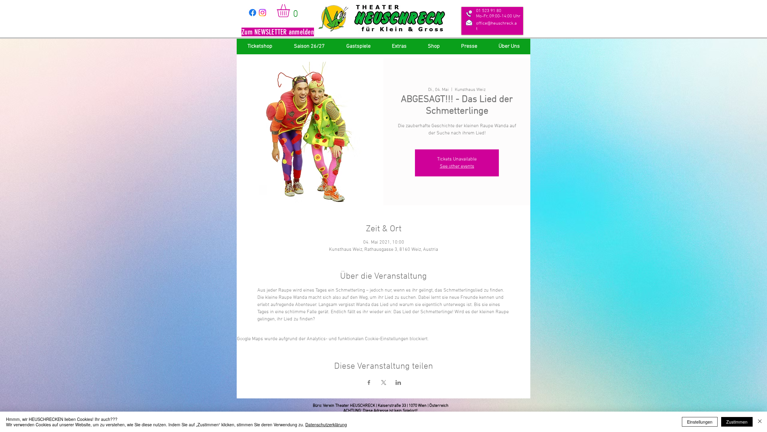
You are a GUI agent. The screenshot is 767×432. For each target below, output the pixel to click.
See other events (457, 167)
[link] (291, 10)
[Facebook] (252, 12)
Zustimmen (737, 422)
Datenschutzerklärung (326, 425)
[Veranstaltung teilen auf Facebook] (369, 382)
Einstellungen (699, 422)
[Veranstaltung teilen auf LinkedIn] (398, 382)
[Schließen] (759, 421)
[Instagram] (262, 12)
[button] (277, 32)
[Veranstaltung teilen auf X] (383, 382)
